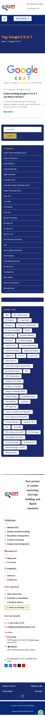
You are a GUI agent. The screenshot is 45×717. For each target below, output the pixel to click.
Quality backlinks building (18, 532)
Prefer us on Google (16, 607)
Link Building (7, 207)
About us (11, 576)
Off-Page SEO (10, 407)
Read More (8, 112)
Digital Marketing (9, 174)
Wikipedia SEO (11, 453)
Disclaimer (7, 691)
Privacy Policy (9, 686)
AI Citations (10, 320)
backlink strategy (25, 340)
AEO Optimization (21, 315)
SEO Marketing (8, 256)
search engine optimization (12, 250)
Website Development (11, 283)
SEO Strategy (33, 432)
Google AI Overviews (13, 381)
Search (10, 136)
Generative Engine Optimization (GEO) (16, 185)
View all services (14, 594)
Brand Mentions (8, 164)
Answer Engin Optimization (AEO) (14, 153)
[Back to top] (22, 696)
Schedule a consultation (17, 598)
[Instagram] (14, 665)
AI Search (9, 325)
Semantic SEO (29, 422)
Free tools (11, 562)
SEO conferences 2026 (14, 432)
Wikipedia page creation (15, 447)
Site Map (38, 691)
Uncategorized (8, 272)
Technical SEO (29, 442)
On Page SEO (8, 229)
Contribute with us (15, 602)
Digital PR (9, 356)
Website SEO (12, 527)
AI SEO (27, 330)
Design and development (18, 544)
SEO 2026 (17, 427)
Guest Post (7, 196)
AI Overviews (24, 320)
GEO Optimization (12, 376)
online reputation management (18, 412)
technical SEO (8, 267)
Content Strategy (12, 351)
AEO (7, 315)
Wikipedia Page (8, 288)
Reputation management (18, 536)
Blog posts (11, 558)
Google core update (13, 386)
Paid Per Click (8, 234)
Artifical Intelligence (10, 158)
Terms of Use (36, 686)
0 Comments (10, 90)
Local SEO (6, 212)
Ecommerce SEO (9, 180)
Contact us (12, 580)
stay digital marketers (14, 437)
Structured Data (11, 442)
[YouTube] (23, 665)
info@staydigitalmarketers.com (21, 627)
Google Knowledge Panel (12, 191)
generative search (12, 371)
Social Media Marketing (11, 261)
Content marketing (15, 540)
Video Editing (7, 277)
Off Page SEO (8, 223)
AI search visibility (12, 330)
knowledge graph (28, 397)
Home (3, 41)
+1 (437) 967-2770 (33, 8)
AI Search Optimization (27, 325)
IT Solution (7, 202)
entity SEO (33, 356)
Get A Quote (21, 19)
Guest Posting (11, 397)
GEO (26, 371)
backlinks (9, 340)
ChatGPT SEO (10, 346)
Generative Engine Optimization (18, 366)
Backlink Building (27, 335)
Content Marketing (9, 169)
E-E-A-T (21, 356)
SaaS (5, 245)
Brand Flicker (29, 711)
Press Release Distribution (12, 239)
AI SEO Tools (10, 335)
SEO (7, 427)
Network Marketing (10, 218)
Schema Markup (12, 422)
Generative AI (10, 361)
